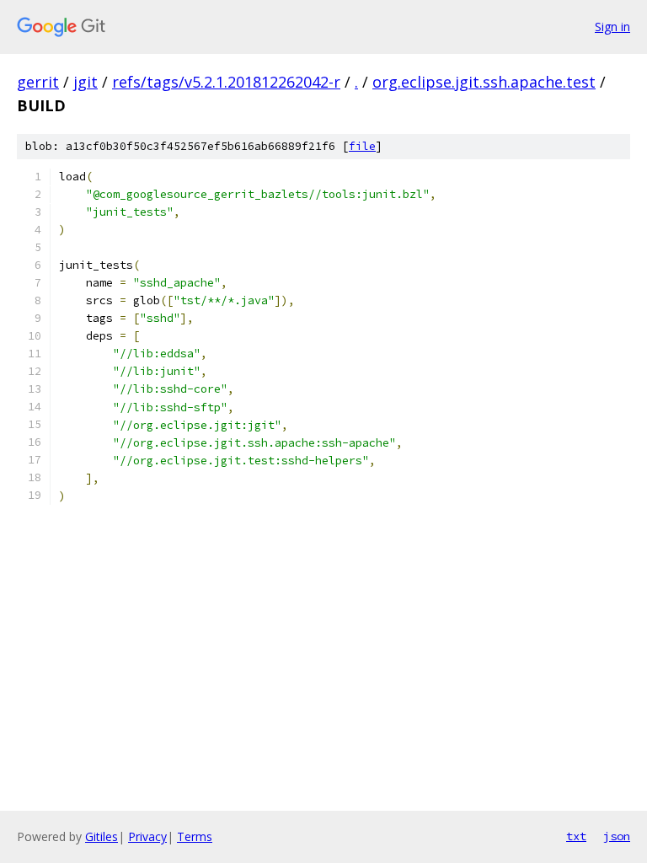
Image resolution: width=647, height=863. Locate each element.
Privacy (147, 836)
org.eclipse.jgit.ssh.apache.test (484, 82)
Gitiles (101, 836)
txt (576, 836)
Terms (194, 836)
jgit (85, 82)
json (616, 836)
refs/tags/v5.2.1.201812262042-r (226, 82)
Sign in (612, 27)
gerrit (38, 82)
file (362, 146)
